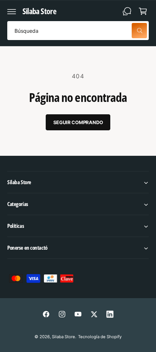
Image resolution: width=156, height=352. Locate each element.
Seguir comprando (78, 122)
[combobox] (78, 30)
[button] (12, 11)
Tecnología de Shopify (100, 336)
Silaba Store (63, 336)
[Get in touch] (127, 11)
